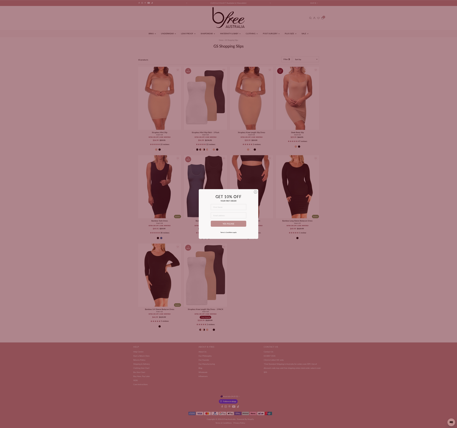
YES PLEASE (228, 224)
